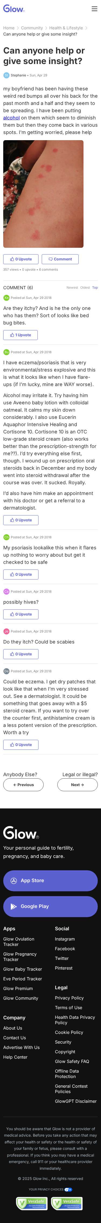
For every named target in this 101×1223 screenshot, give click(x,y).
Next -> (77, 784)
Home (9, 27)
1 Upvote (23, 335)
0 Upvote (23, 259)
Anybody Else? (20, 774)
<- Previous (23, 784)
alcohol (11, 118)
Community (32, 27)
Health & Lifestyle (66, 27)
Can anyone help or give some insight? (40, 34)
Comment (63, 259)
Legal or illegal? (80, 774)
